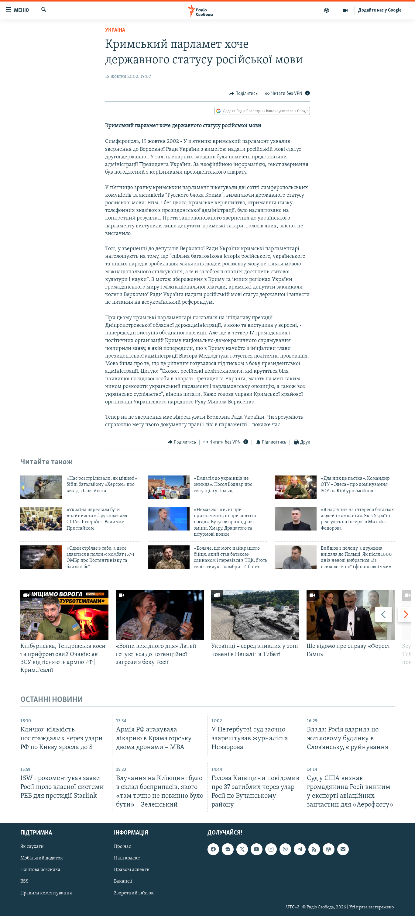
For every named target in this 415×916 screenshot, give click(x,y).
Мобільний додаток (41, 858)
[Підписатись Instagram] (271, 849)
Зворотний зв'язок (134, 893)
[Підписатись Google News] (227, 849)
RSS (24, 881)
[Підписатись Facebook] (213, 849)
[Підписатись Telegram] (299, 849)
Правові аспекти (132, 870)
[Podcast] (328, 849)
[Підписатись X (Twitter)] (242, 849)
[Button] (243, 94)
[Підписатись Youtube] (256, 849)
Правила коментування (46, 893)
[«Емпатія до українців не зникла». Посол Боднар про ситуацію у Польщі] (169, 487)
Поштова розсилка (40, 870)
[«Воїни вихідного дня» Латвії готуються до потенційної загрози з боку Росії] (160, 615)
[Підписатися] (343, 849)
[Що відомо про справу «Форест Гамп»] (351, 615)
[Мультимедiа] (345, 10)
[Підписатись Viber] (285, 849)
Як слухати (32, 846)
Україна (115, 30)
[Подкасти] (326, 10)
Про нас (122, 846)
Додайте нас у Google (380, 10)
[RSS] (314, 849)
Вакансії (123, 881)
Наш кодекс (127, 858)
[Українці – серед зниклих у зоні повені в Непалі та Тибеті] (255, 615)
